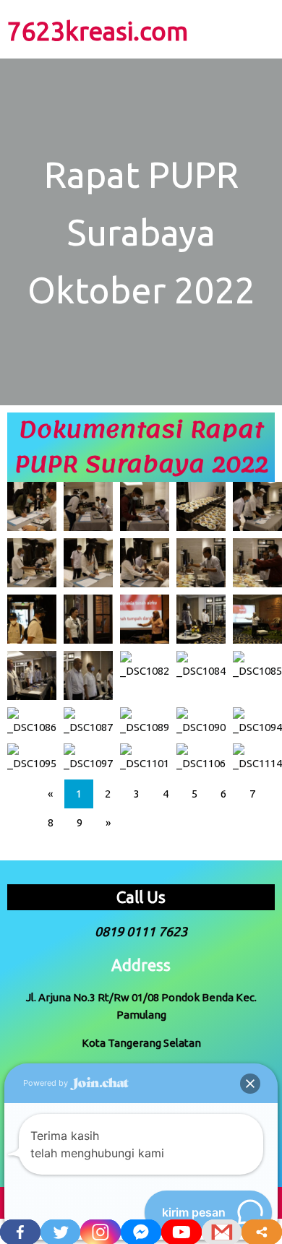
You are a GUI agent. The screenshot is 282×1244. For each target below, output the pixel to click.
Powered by (46, 1083)
